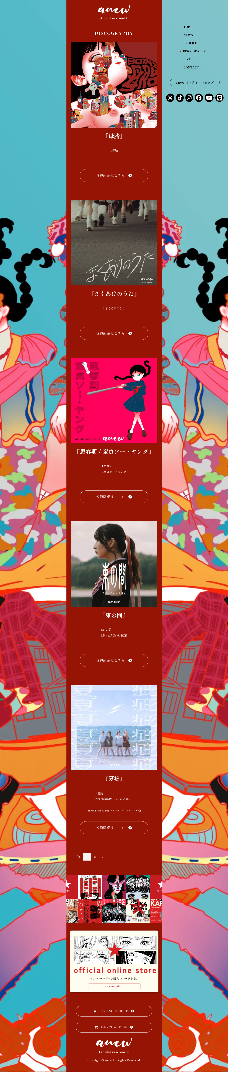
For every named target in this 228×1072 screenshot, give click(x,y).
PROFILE (190, 43)
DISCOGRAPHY (194, 51)
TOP (186, 27)
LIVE (187, 59)
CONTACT (191, 67)
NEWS (188, 35)
